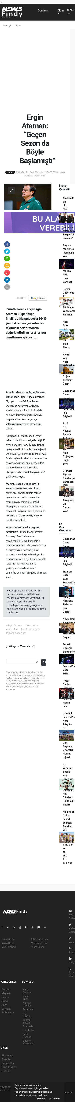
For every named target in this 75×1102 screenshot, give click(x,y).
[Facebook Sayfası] (3, 927)
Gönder (44, 662)
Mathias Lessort (33, 458)
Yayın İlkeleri (8, 943)
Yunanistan (13, 396)
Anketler (6, 1059)
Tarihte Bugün (27, 1021)
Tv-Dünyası (8, 1012)
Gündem (43, 10)
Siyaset (6, 997)
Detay (42, 1098)
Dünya (5, 1001)
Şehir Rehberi (27, 1035)
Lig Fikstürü (27, 1014)
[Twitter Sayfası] (9, 927)
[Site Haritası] (40, 927)
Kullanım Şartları (39, 939)
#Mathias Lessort (30, 629)
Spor (18, 25)
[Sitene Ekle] (46, 927)
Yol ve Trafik (26, 997)
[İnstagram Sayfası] (15, 927)
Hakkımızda (8, 939)
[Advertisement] (37, 70)
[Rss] (34, 927)
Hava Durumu (27, 991)
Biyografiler (8, 1063)
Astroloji (6, 1070)
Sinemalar (28, 1026)
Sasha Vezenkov (26, 483)
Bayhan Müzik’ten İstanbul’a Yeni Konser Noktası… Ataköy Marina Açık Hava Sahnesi (68, 263)
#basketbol (12, 629)
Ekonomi (6, 1008)
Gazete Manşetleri (28, 1042)
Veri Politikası (9, 947)
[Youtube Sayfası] (21, 927)
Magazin (6, 993)
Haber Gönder (38, 947)
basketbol (38, 445)
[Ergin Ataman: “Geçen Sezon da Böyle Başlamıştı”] (27, 196)
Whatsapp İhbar (39, 943)
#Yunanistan (32, 625)
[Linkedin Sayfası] (27, 927)
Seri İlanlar (28, 1030)
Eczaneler (28, 1009)
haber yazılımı (7, 1094)
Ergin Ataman (36, 392)
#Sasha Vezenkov (16, 632)
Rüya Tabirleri (9, 1067)
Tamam (56, 1098)
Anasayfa (8, 25)
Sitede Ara (7, 1055)
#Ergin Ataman (14, 625)
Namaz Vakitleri (27, 1004)
